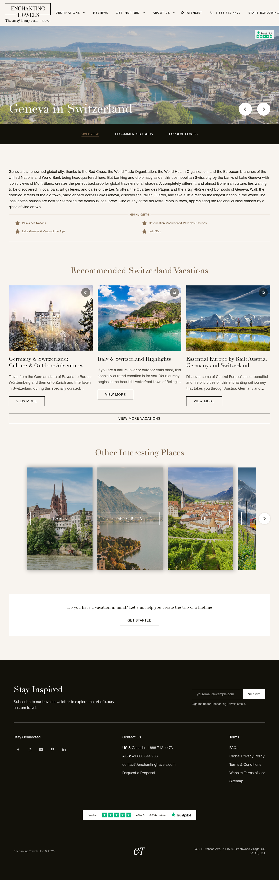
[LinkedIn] (63, 749)
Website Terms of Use (247, 772)
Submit (254, 694)
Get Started (139, 620)
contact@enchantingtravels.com (148, 764)
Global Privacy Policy (246, 756)
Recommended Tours (134, 134)
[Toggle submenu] (84, 12)
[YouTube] (41, 749)
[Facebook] (18, 749)
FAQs (233, 747)
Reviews (100, 13)
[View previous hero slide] (245, 109)
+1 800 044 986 (145, 756)
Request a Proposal (138, 772)
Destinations (68, 13)
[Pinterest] (52, 749)
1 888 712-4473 (160, 747)
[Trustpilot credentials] (264, 35)
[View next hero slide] (263, 109)
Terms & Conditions (245, 764)
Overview (90, 134)
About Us (161, 13)
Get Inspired (128, 13)
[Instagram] (29, 749)
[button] (85, 292)
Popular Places (183, 134)
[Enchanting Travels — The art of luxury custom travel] (28, 12)
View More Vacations (139, 418)
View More (26, 401)
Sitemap (236, 781)
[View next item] (264, 518)
